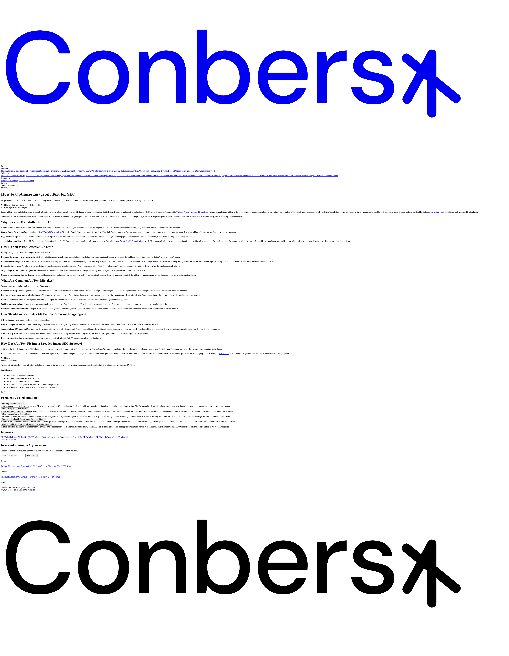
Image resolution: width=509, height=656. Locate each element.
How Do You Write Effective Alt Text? (22, 378)
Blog (20, 487)
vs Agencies (41, 477)
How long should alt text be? (13, 404)
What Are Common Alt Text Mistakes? (22, 381)
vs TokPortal (30, 477)
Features (4, 466)
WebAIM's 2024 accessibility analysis (192, 212)
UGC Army (36, 466)
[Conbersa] (254, 164)
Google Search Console (156, 261)
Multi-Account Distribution (19, 466)
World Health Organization (131, 241)
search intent (224, 353)
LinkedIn (14, 487)
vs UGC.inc (20, 477)
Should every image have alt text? (15, 409)
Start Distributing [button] (9, 185)
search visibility (433, 212)
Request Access (28, 487)
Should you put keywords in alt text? (16, 414)
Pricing (4, 183)
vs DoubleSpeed (8, 477)
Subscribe (32, 455)
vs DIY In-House (53, 477)
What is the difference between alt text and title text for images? (26, 424)
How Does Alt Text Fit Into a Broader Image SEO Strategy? (31, 387)
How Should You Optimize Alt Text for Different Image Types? (33, 384)
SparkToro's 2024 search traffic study (54, 232)
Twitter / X (5, 487)
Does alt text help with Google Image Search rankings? (23, 419)
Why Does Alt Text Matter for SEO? (21, 376)
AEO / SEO (60, 466)
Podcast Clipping (48, 466)
